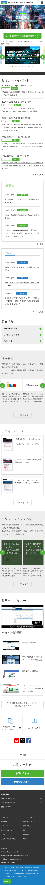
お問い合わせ (22, 773)
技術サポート (26, 830)
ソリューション (27, 817)
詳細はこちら (22, 876)
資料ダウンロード (23, 782)
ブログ (24, 839)
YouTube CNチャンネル (8, 852)
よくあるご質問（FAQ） (8, 839)
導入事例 (4, 821)
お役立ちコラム (34, 728)
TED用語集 (25, 834)
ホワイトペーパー (6, 826)
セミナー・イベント (28, 821)
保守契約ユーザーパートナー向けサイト (9, 728)
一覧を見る (39, 175)
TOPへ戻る (22, 755)
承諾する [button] (7, 881)
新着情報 (4, 848)
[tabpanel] (22, 55)
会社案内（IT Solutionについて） (11, 859)
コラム (3, 834)
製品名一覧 (4, 817)
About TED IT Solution (8, 862)
